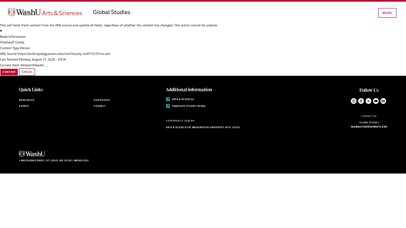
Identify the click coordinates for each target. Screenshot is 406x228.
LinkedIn (383, 101)
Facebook (361, 101)
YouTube (376, 101)
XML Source (8, 54)
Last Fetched (9, 59)
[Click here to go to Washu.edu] (32, 156)
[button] (203, 34)
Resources (26, 100)
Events (24, 106)
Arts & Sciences (182, 99)
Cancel (27, 72)
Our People (102, 100)
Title (3, 42)
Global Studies (111, 13)
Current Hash (9, 65)
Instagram (354, 101)
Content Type (9, 48)
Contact (100, 106)
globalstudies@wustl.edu (369, 127)
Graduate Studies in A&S (188, 106)
